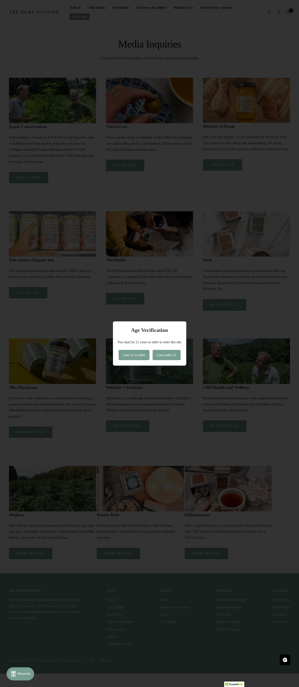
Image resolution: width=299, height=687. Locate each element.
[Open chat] (285, 660)
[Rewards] (20, 673)
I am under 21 (166, 355)
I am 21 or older (134, 355)
